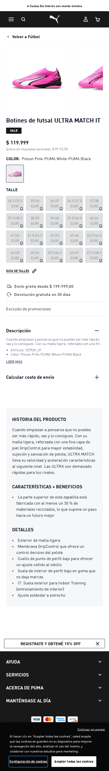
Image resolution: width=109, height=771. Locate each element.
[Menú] (11, 19)
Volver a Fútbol (26, 36)
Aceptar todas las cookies (73, 761)
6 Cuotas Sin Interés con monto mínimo (54, 6)
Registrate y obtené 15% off (51, 643)
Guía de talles (17, 271)
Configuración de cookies (28, 761)
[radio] (15, 174)
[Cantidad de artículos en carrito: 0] (98, 19)
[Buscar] (23, 19)
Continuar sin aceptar (91, 729)
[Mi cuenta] (86, 19)
